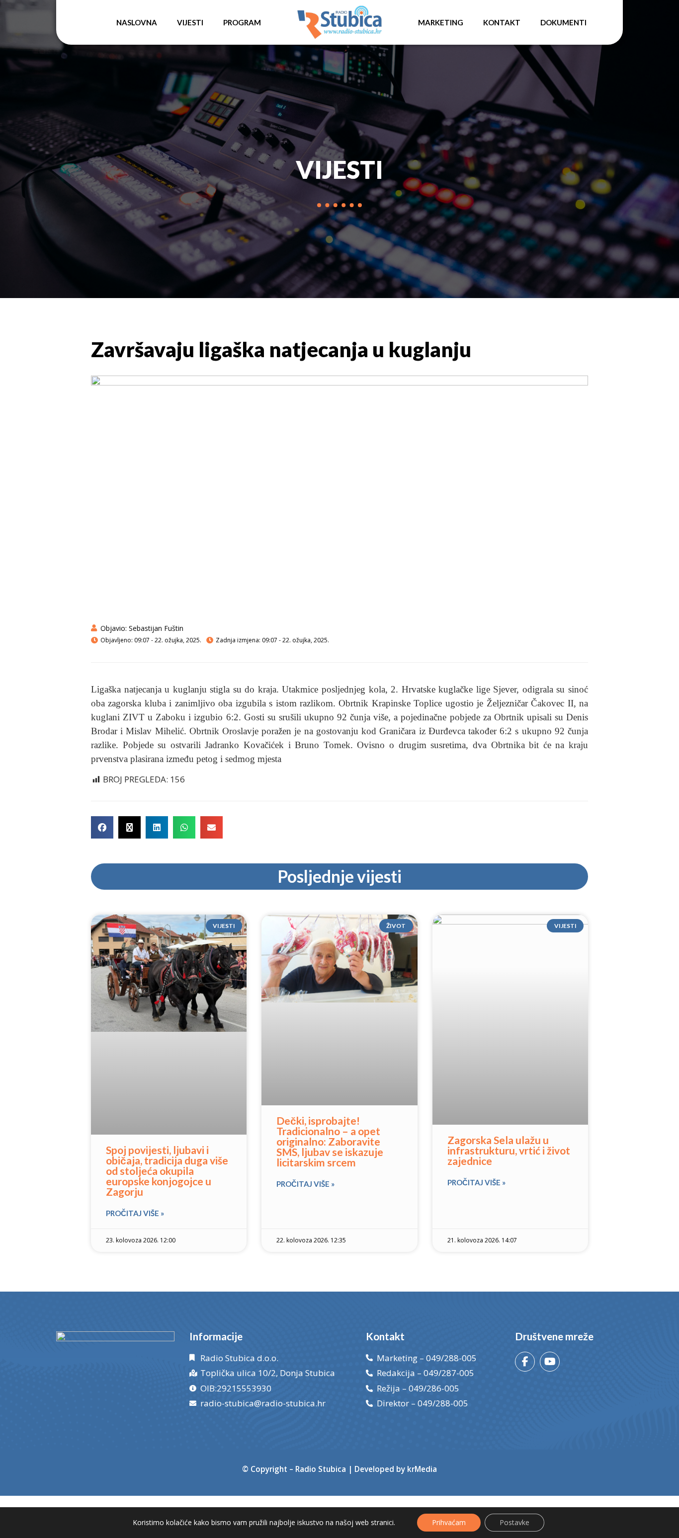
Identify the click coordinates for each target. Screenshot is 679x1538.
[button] (102, 827)
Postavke (514, 1522)
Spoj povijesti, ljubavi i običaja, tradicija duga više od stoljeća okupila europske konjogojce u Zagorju (167, 1171)
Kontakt (501, 22)
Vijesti (190, 22)
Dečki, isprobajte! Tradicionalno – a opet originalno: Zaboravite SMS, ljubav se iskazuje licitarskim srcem (329, 1141)
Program (242, 22)
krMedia (422, 1469)
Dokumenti (563, 22)
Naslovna (136, 22)
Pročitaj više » (135, 1213)
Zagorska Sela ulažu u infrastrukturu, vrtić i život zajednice (508, 1150)
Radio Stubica (320, 1469)
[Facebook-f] (525, 1362)
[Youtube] (550, 1362)
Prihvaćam (449, 1522)
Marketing (440, 22)
